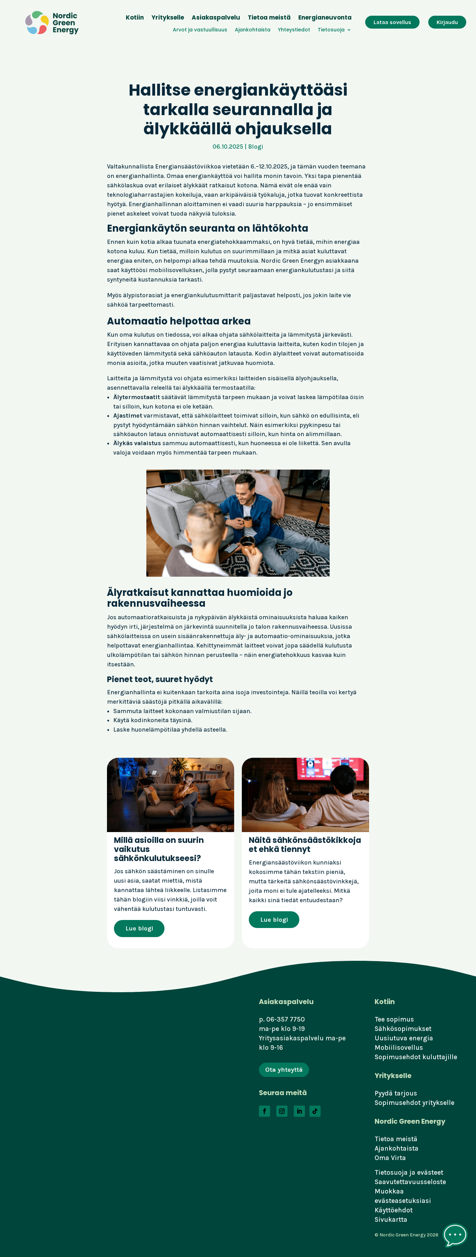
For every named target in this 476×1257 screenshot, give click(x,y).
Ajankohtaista (252, 30)
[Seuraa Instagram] (281, 1111)
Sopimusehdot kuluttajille (416, 1057)
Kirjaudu (447, 22)
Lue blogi (139, 928)
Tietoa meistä (269, 18)
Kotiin (135, 18)
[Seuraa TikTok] (315, 1111)
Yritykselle (168, 18)
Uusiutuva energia (404, 1038)
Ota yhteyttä (284, 1069)
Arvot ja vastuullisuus (200, 30)
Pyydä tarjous (396, 1093)
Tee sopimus (394, 1019)
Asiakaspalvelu (216, 18)
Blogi (255, 146)
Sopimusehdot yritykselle (414, 1103)
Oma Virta (390, 1158)
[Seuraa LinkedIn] (299, 1111)
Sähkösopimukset (403, 1029)
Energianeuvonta (325, 18)
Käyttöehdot (394, 1210)
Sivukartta (391, 1219)
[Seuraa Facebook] (264, 1111)
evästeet (430, 1172)
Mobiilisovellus (399, 1047)
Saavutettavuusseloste (410, 1182)
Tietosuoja (331, 30)
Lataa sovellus (392, 22)
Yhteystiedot (294, 30)
